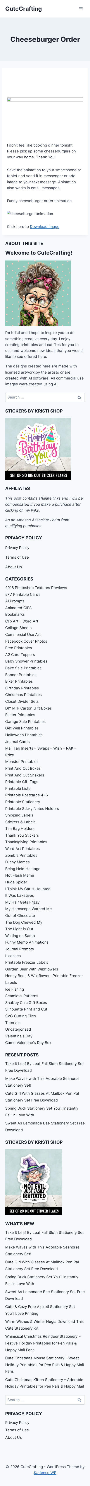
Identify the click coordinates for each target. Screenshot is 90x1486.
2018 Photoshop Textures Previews (36, 588)
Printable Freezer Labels (26, 962)
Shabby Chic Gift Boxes (26, 1002)
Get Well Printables (22, 728)
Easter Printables (20, 715)
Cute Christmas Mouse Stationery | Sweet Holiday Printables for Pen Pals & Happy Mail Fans (44, 1365)
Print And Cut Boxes (23, 768)
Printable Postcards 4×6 (26, 795)
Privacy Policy (17, 547)
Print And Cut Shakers (24, 775)
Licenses (13, 956)
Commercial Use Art (23, 634)
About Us (13, 567)
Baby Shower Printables (26, 661)
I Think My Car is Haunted (28, 889)
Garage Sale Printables (25, 721)
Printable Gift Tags (21, 782)
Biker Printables (19, 681)
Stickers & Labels (20, 822)
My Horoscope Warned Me (28, 909)
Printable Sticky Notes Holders (32, 808)
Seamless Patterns (21, 996)
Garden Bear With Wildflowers (31, 969)
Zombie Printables (21, 855)
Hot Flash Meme (19, 875)
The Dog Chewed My (23, 922)
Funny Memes (17, 862)
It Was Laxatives (19, 895)
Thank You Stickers (22, 835)
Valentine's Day (18, 1036)
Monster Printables (21, 761)
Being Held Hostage (22, 869)
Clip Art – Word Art (21, 621)
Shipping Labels (19, 815)
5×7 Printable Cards (22, 594)
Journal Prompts (19, 949)
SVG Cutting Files (20, 1016)
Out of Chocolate (20, 915)
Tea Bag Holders (20, 828)
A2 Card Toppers (20, 654)
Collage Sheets (18, 628)
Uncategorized (18, 1029)
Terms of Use (17, 557)
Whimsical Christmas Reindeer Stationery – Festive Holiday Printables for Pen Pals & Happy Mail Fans (43, 1343)
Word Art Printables (22, 848)
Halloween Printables (24, 735)
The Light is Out (19, 929)
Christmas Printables (23, 694)
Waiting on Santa (20, 936)
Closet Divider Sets (22, 701)
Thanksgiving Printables (26, 842)
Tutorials (12, 1023)
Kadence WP (45, 1472)
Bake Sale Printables (23, 668)
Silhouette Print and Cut (26, 1009)
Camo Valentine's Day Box (28, 1042)
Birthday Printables (22, 688)
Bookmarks (15, 614)
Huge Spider (16, 882)
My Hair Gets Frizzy (22, 902)
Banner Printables (20, 675)
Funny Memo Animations (26, 942)
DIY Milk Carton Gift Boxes (28, 708)
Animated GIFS (18, 608)
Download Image (44, 226)
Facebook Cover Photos (26, 641)
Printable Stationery (22, 802)
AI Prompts (14, 601)
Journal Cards (17, 742)
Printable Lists (17, 788)
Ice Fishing (14, 989)
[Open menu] (81, 8)
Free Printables (18, 648)
